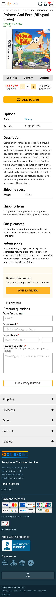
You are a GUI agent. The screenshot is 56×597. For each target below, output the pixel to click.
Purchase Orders (9, 529)
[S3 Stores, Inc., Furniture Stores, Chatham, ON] (16, 545)
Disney (28, 119)
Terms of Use (7, 587)
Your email (10, 324)
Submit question (28, 383)
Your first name (12, 313)
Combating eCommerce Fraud (15, 516)
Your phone (10, 335)
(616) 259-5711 (13, 471)
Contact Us (6, 489)
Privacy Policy (19, 587)
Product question (14, 346)
